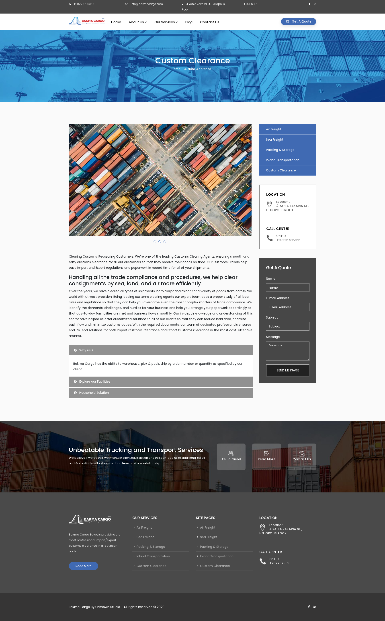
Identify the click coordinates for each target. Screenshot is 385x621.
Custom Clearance (281, 170)
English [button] (249, 4)
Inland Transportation (282, 160)
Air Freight (273, 129)
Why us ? (85, 350)
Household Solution (93, 392)
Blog (188, 22)
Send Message (288, 370)
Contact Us (209, 22)
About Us (136, 22)
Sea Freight (274, 139)
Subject (272, 317)
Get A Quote (301, 21)
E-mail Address (277, 298)
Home (116, 22)
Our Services (164, 22)
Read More (84, 566)
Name (270, 278)
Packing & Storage (280, 150)
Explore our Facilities (94, 381)
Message (273, 337)
